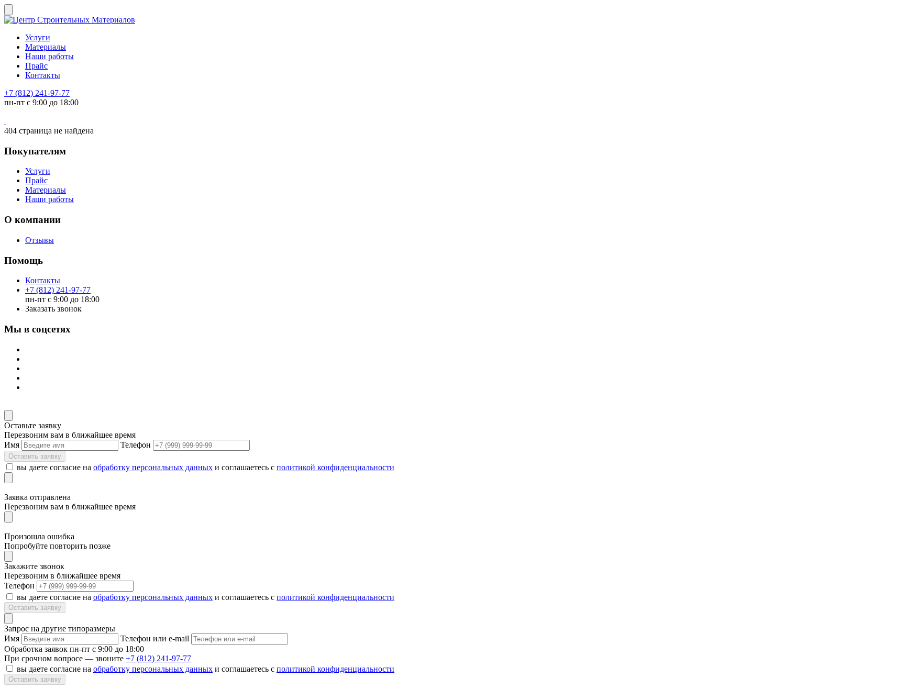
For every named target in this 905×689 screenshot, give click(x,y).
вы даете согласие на (54, 467)
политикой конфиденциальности (335, 467)
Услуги (37, 37)
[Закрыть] (8, 415)
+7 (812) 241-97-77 (37, 92)
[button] (452, 405)
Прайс (36, 65)
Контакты (42, 75)
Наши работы (49, 56)
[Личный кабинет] (5, 121)
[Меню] (8, 9)
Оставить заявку (34, 456)
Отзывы (39, 240)
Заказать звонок (53, 308)
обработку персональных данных (153, 467)
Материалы (45, 46)
